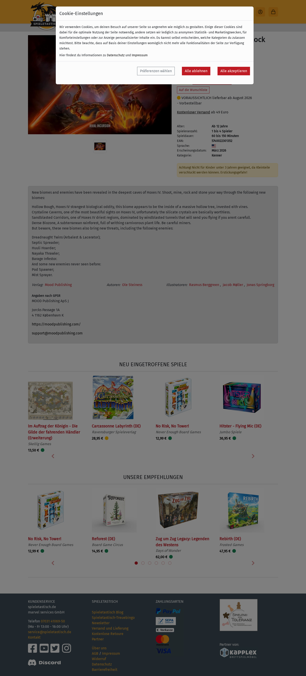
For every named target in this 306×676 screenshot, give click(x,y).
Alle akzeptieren (233, 71)
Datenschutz (116, 55)
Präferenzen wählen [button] (156, 71)
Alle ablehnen (196, 71)
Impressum (140, 55)
